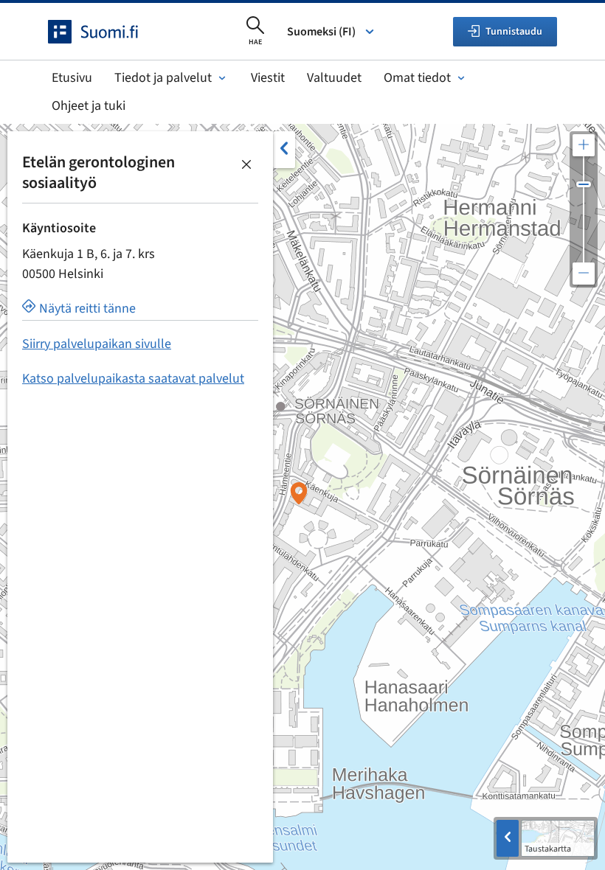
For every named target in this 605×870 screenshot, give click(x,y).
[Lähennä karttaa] (584, 145)
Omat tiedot (417, 78)
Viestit (268, 78)
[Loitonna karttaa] (584, 273)
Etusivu (72, 78)
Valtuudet (334, 78)
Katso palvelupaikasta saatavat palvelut (133, 378)
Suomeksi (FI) (321, 32)
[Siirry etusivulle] (106, 32)
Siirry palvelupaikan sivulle (96, 344)
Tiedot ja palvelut (163, 78)
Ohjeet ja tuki (88, 106)
